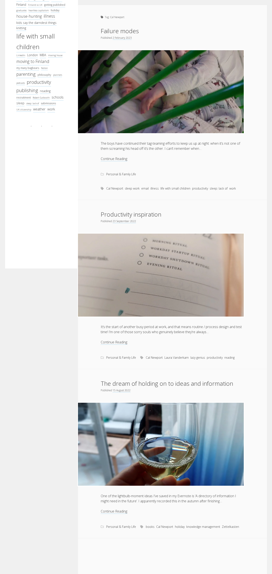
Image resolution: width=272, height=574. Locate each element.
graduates (21, 10)
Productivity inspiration (131, 214)
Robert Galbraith (41, 97)
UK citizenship (23, 109)
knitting (21, 28)
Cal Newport (114, 188)
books (150, 527)
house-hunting (29, 16)
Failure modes (120, 31)
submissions (48, 103)
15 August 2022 (121, 390)
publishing (27, 90)
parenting (26, 74)
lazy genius (197, 358)
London (32, 55)
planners (57, 74)
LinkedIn (20, 55)
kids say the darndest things (36, 22)
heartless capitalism (38, 10)
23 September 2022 (124, 221)
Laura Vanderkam (176, 358)
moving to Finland (32, 61)
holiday (55, 10)
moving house (55, 55)
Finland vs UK (35, 4)
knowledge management (203, 527)
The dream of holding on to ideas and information (167, 383)
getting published (54, 5)
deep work (132, 188)
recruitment (23, 97)
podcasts (20, 82)
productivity (39, 82)
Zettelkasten (230, 527)
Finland (21, 4)
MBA (43, 55)
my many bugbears (27, 68)
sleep (20, 103)
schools (58, 97)
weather (39, 109)
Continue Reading (114, 158)
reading (45, 91)
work (51, 109)
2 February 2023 (122, 38)
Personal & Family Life (121, 174)
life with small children (35, 41)
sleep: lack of (32, 103)
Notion (44, 68)
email (145, 188)
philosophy (44, 75)
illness (49, 16)
